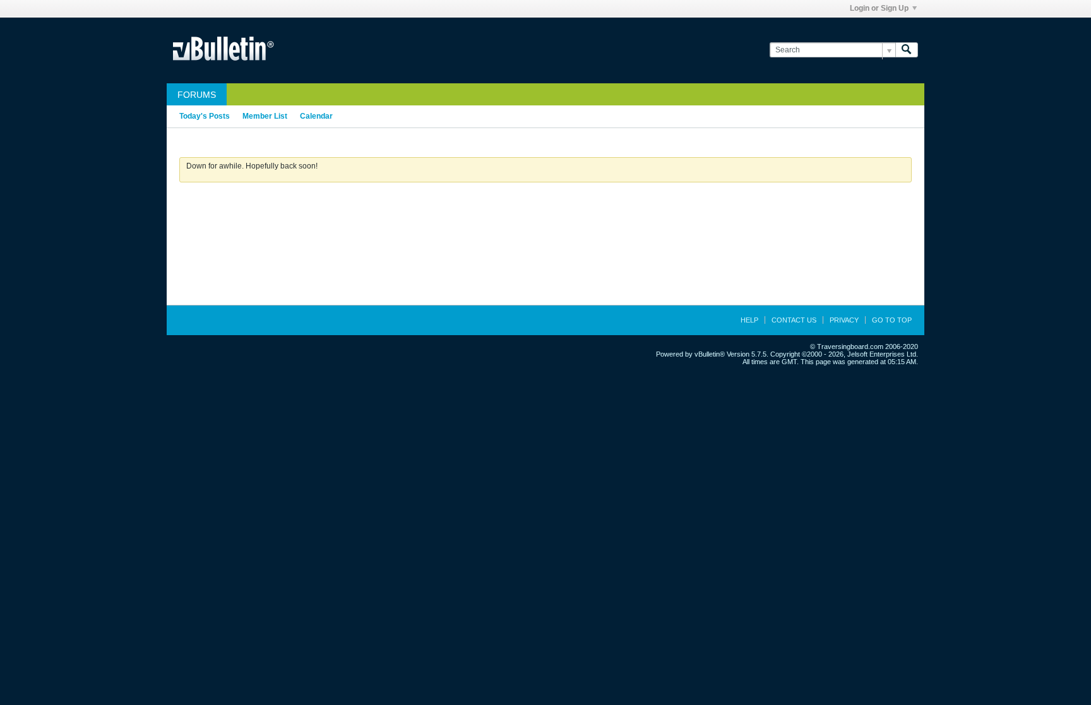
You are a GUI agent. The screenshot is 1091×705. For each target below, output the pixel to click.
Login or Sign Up (879, 8)
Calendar (316, 116)
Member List (264, 116)
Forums (196, 95)
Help (749, 320)
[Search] (906, 50)
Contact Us (794, 320)
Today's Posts (204, 116)
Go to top (892, 320)
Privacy (844, 320)
